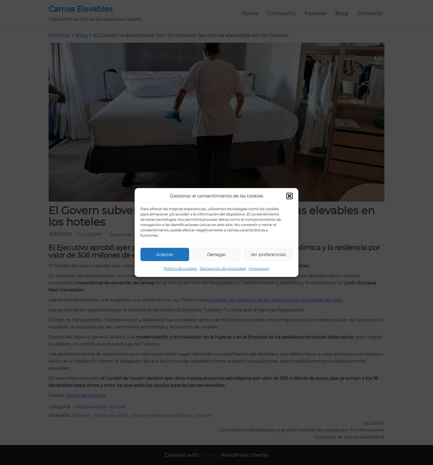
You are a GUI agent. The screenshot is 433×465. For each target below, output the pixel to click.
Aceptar (164, 254)
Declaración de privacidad (223, 268)
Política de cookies (180, 268)
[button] (289, 196)
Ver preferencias (268, 254)
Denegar (216, 254)
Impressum (259, 268)
